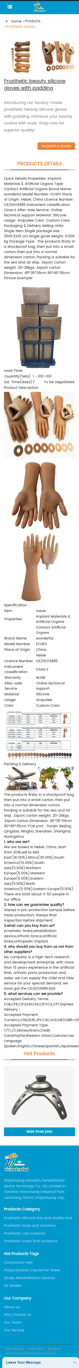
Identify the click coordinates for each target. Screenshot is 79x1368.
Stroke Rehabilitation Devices (29, 1278)
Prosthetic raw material (24, 1233)
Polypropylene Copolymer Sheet (32, 1270)
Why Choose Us (17, 1315)
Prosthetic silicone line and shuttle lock (38, 1218)
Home (16, 21)
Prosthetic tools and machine (30, 1225)
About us (12, 1307)
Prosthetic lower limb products (30, 1241)
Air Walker (13, 1285)
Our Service (14, 1330)
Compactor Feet (18, 1262)
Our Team (13, 1322)
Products (32, 21)
